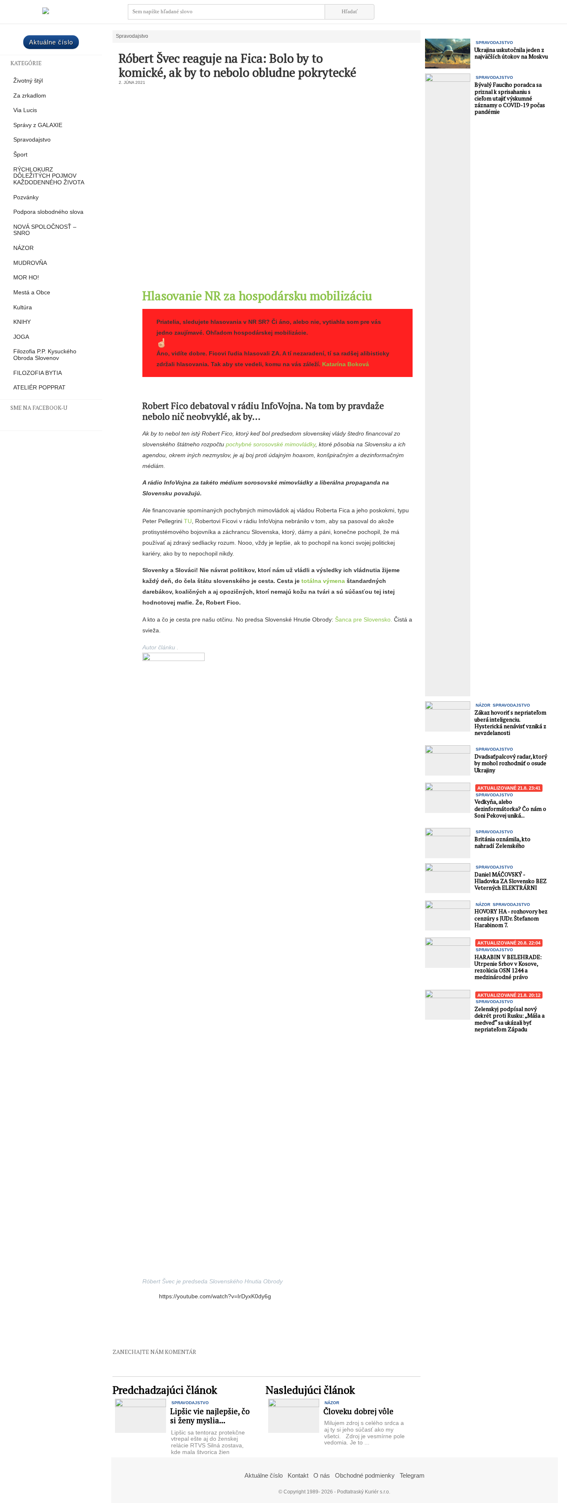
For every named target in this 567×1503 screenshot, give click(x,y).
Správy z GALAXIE (37, 125)
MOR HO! (26, 277)
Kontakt (298, 1475)
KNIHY (22, 322)
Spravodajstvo (32, 140)
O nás (321, 1475)
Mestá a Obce (31, 292)
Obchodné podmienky (365, 1475)
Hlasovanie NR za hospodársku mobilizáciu (257, 296)
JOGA (21, 337)
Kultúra (22, 307)
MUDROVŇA (30, 263)
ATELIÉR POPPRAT (39, 387)
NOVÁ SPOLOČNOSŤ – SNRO (44, 230)
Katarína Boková (345, 364)
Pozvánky (26, 197)
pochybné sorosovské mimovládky (270, 444)
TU (188, 521)
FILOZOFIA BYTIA (37, 373)
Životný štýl (28, 81)
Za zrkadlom (29, 96)
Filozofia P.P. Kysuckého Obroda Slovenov (44, 354)
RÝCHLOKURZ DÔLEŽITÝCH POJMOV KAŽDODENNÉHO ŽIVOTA (48, 176)
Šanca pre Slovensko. (363, 619)
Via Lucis (25, 110)
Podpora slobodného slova (48, 212)
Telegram (412, 1475)
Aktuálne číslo (51, 42)
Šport (20, 155)
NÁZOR (23, 248)
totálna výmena (323, 581)
